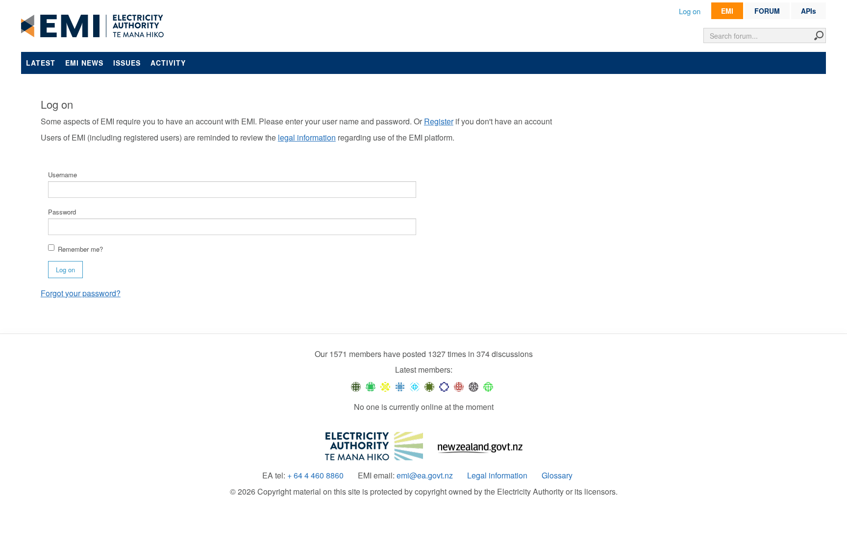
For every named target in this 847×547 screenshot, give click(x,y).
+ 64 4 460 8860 (315, 475)
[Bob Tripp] (488, 386)
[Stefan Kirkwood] (356, 386)
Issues (127, 63)
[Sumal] (400, 386)
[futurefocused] (444, 386)
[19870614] (370, 386)
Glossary (557, 475)
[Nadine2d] (415, 386)
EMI (727, 11)
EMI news (84, 63)
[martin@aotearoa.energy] (429, 386)
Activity (168, 63)
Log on (689, 11)
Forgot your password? (81, 293)
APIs (808, 11)
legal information (307, 137)
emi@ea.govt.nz (425, 475)
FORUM (767, 11)
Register (438, 121)
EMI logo (94, 26)
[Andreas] (459, 386)
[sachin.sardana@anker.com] (473, 386)
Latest (40, 63)
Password (62, 211)
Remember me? (80, 249)
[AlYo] (385, 386)
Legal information (497, 475)
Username (62, 174)
